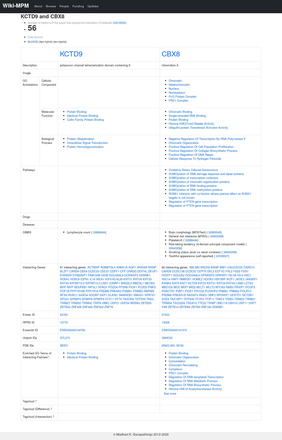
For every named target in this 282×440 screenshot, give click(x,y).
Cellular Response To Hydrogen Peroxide (195, 158)
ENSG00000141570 (174, 330)
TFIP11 (209, 299)
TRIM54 (167, 303)
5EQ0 (180, 345)
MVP (70, 287)
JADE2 (239, 279)
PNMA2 (234, 291)
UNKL (105, 303)
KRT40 (64, 283)
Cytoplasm (175, 369)
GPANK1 (144, 275)
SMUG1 (139, 295)
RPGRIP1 (223, 295)
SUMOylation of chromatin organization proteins (199, 182)
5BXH (63, 345)
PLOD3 (142, 287)
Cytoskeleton (177, 361)
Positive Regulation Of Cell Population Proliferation (201, 147)
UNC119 (222, 303)
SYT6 (118, 299)
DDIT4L (142, 271)
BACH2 (205, 267)
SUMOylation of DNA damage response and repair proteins (206, 174)
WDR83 (135, 303)
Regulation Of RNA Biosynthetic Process (195, 385)
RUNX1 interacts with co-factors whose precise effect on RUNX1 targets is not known (210, 195)
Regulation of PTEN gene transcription (193, 201)
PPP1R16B (77, 291)
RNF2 (212, 295)
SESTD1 (235, 295)
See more (170, 393)
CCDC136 (178, 271)
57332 (165, 314)
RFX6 (63, 295)
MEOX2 (150, 283)
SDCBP (94, 295)
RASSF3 (192, 295)
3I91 (172, 345)
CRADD (132, 271)
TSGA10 (191, 303)
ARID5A (142, 267)
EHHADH (66, 275)
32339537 (222, 256)
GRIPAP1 (221, 275)
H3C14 (166, 279)
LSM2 (239, 283)
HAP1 (175, 279)
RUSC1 (73, 295)
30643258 (216, 236)
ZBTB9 (195, 307)
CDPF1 (114, 271)
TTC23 (202, 303)
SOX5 (165, 299)
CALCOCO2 (235, 267)
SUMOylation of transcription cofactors (193, 178)
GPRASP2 (207, 275)
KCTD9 (71, 53)
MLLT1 (201, 287)
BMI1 (223, 267)
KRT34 (137, 279)
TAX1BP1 (176, 299)
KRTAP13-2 (77, 283)
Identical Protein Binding (82, 115)
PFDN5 (123, 287)
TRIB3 (229, 299)
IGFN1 (84, 279)
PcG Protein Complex (183, 96)
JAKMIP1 (251, 279)
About (38, 6)
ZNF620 (98, 307)
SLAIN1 (113, 295)
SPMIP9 (98, 299)
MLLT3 (210, 287)
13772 (64, 322)
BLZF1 (64, 271)
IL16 (92, 279)
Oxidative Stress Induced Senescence (193, 170)
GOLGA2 (178, 275)
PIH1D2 (199, 291)
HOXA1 (64, 279)
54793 (64, 314)
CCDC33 (93, 271)
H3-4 (240, 275)
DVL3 (210, 271)
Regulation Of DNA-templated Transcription (196, 377)
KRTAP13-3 (92, 283)
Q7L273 (65, 338)
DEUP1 (153, 271)
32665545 (214, 232)
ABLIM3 (194, 267)
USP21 (114, 303)
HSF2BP (220, 279)
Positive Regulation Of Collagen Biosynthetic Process (203, 151)
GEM (104, 275)
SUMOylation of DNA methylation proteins (196, 190)
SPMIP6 (87, 299)
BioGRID (33, 41)
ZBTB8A (184, 307)
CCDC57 (191, 271)
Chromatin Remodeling (183, 365)
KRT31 (127, 279)
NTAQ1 (103, 287)
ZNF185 (206, 307)
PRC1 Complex (178, 100)
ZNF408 (76, 307)
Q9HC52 (167, 338)
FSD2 (236, 271)
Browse (51, 6)
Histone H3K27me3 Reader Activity (191, 123)
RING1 (203, 295)
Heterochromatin (179, 84)
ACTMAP (93, 267)
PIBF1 (180, 291)
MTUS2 (220, 287)
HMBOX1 (185, 279)
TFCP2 (199, 299)
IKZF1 (230, 279)
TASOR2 (128, 299)
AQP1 (132, 267)
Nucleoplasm (177, 92)
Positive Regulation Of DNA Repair (191, 154)
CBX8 (171, 53)
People (64, 6)
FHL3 (228, 271)
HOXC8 (75, 279)
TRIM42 (87, 303)
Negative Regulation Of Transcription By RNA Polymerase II (207, 139)
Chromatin (175, 80)
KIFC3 (202, 283)
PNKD (152, 287)
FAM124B (94, 275)
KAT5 (175, 283)
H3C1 (247, 275)
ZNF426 (87, 307)
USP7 (252, 303)
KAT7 (183, 283)
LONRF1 (114, 283)
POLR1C (245, 291)
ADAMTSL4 (107, 267)
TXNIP (211, 303)
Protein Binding (76, 112)
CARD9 (74, 271)
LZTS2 (248, 283)
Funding (78, 6)
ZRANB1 (217, 307)
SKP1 (103, 295)
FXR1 (245, 271)
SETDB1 (247, 295)
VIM (164, 307)
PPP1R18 (92, 291)
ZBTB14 (173, 307)
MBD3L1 (138, 283)
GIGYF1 (167, 275)
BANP (152, 267)
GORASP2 (131, 275)
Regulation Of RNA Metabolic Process (193, 381)
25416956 (119, 22)
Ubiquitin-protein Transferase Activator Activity (198, 127)
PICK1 (133, 287)
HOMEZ (197, 279)
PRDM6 (104, 291)
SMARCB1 (126, 295)
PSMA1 (127, 291)
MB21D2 (167, 287)
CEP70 (201, 271)
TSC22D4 (179, 303)
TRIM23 (239, 299)
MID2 (192, 287)
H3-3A (232, 275)
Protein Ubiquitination (80, 139)
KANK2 (166, 283)
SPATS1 (150, 295)
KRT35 (147, 279)
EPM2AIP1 (80, 275)
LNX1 (104, 283)
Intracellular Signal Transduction (87, 143)
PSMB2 (138, 291)
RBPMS (149, 291)
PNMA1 (223, 291)
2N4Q (165, 345)
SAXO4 (83, 295)
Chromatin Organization (184, 143)
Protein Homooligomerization (85, 147)
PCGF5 (250, 287)
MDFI (184, 287)
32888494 (99, 232)
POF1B (64, 291)
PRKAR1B (179, 295)
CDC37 (104, 271)
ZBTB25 (146, 303)
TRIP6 (97, 303)
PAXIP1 (239, 287)
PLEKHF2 (211, 291)
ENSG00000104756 (72, 330)
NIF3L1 (92, 287)
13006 (165, 322)
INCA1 (100, 279)
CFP (123, 271)
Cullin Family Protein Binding (85, 119)
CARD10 (248, 267)
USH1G (233, 303)
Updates (92, 6)
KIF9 (108, 279)
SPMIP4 (75, 299)
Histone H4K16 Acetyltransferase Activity (195, 389)
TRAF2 (219, 299)
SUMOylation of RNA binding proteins (193, 186)
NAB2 (230, 287)
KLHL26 (117, 279)
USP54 (124, 303)
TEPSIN (140, 299)
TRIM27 (65, 303)
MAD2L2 (126, 283)
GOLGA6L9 (116, 275)
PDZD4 (113, 287)
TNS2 (150, 299)
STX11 (109, 299)
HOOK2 (208, 279)
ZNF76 (108, 307)
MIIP (63, 287)
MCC (177, 287)
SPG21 (64, 299)
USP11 (243, 303)
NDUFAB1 (80, 287)
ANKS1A (122, 267)
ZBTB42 (65, 307)
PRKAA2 (115, 291)
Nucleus (174, 88)
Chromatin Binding (180, 112)
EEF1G (219, 271)
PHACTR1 (168, 291)
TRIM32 (76, 303)
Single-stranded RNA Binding (187, 115)
